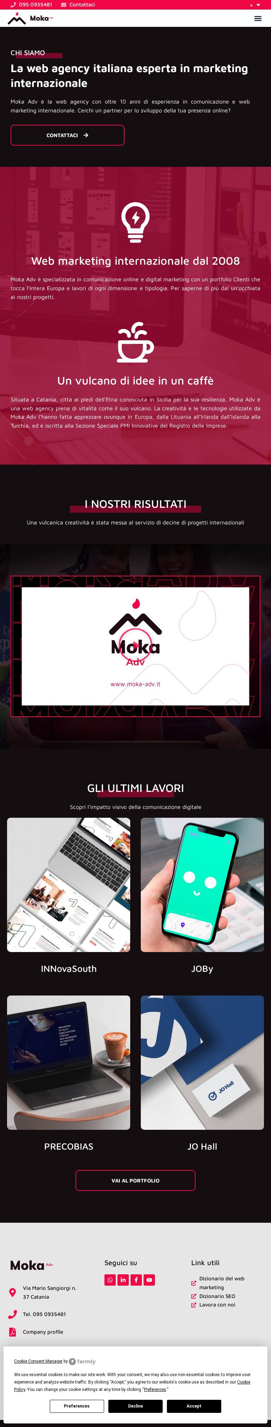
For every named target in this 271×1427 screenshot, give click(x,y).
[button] (255, 5)
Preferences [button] (155, 1389)
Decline (135, 1406)
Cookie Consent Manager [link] (38, 1361)
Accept (194, 1406)
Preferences (77, 1406)
